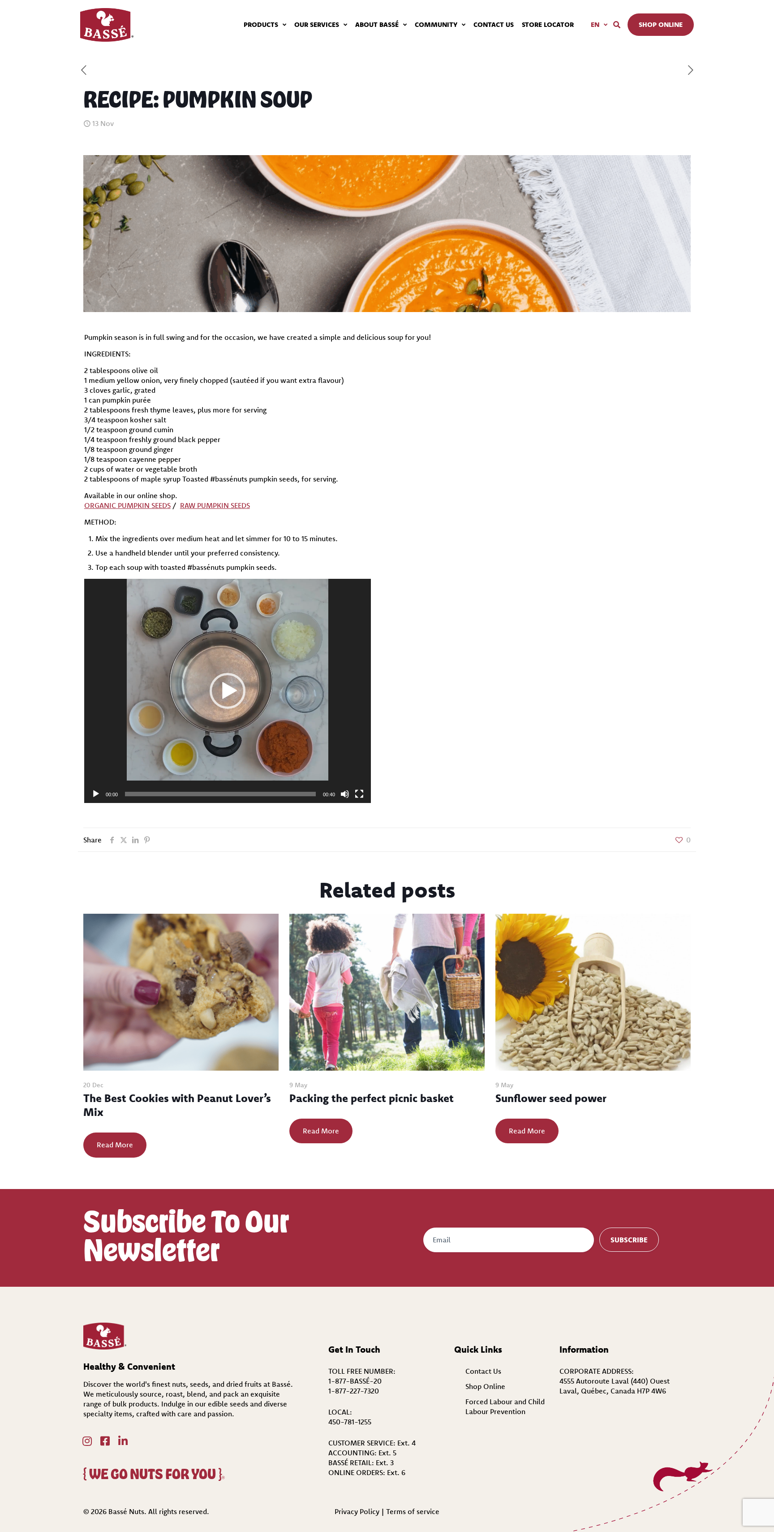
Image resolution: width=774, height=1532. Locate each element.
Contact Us (483, 1371)
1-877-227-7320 (353, 1390)
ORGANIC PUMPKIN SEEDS (127, 505)
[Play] (95, 794)
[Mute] (344, 794)
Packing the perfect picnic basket (371, 1098)
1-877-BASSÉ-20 (355, 1380)
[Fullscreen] (359, 794)
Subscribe (629, 1239)
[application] (227, 691)
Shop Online (485, 1386)
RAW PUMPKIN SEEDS (215, 505)
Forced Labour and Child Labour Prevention (505, 1406)
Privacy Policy (357, 1511)
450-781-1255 (349, 1421)
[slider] (220, 794)
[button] (227, 691)
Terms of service (412, 1511)
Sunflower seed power (550, 1098)
